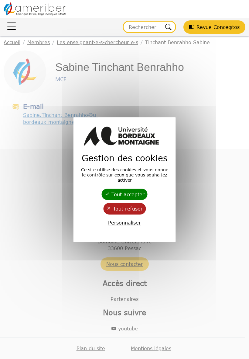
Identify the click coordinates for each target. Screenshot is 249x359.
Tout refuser (127, 209)
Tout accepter (127, 194)
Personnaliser (124, 222)
